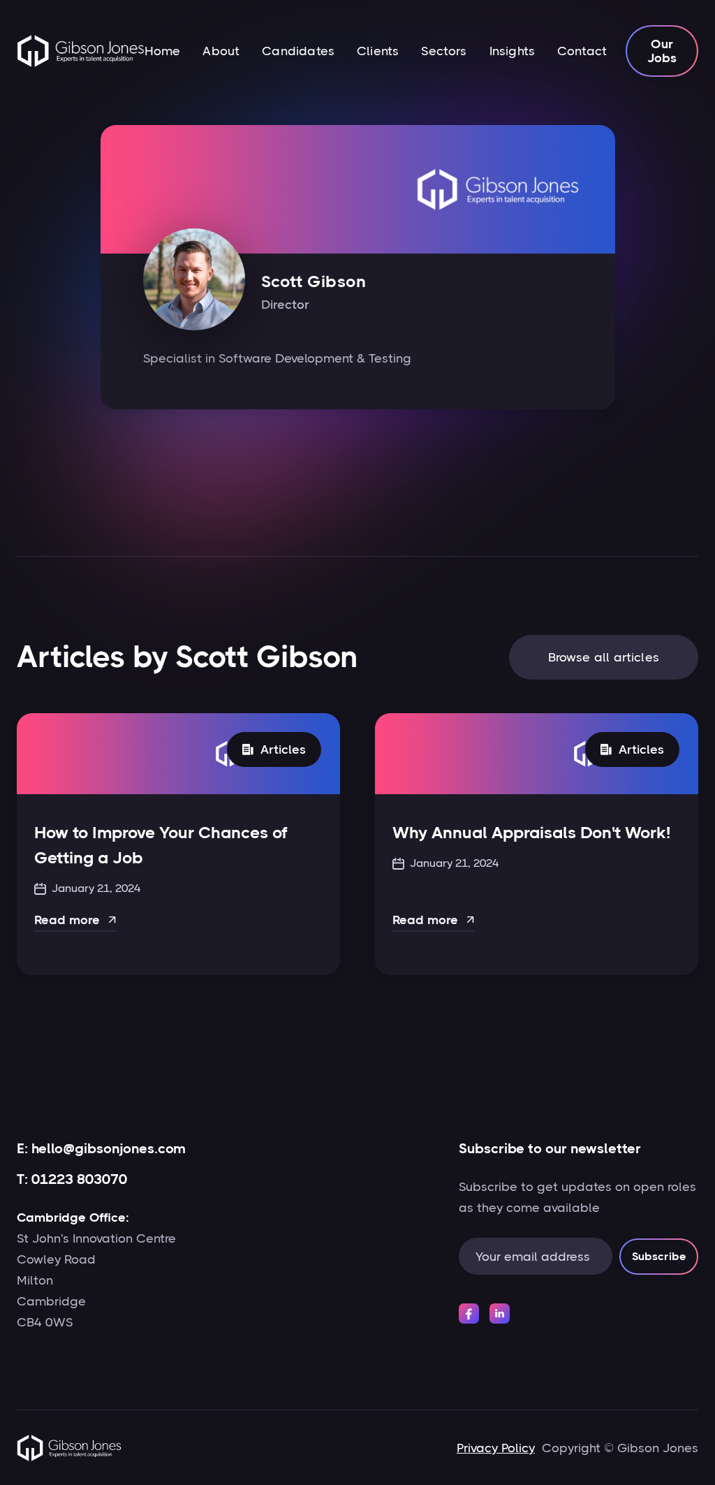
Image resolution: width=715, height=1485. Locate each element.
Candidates (298, 51)
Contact (582, 51)
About (220, 51)
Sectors (443, 51)
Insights (512, 51)
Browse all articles (603, 657)
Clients (378, 51)
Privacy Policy (496, 1448)
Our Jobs (662, 51)
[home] (81, 51)
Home (163, 51)
